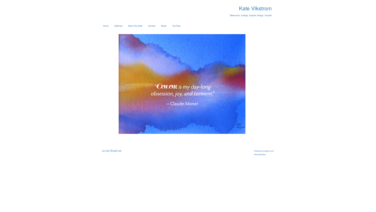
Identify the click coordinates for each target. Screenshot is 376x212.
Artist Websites (260, 154)
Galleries (118, 25)
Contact (151, 25)
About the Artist (135, 25)
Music (164, 25)
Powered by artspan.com (264, 151)
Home (106, 25)
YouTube (176, 25)
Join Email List (113, 150)
